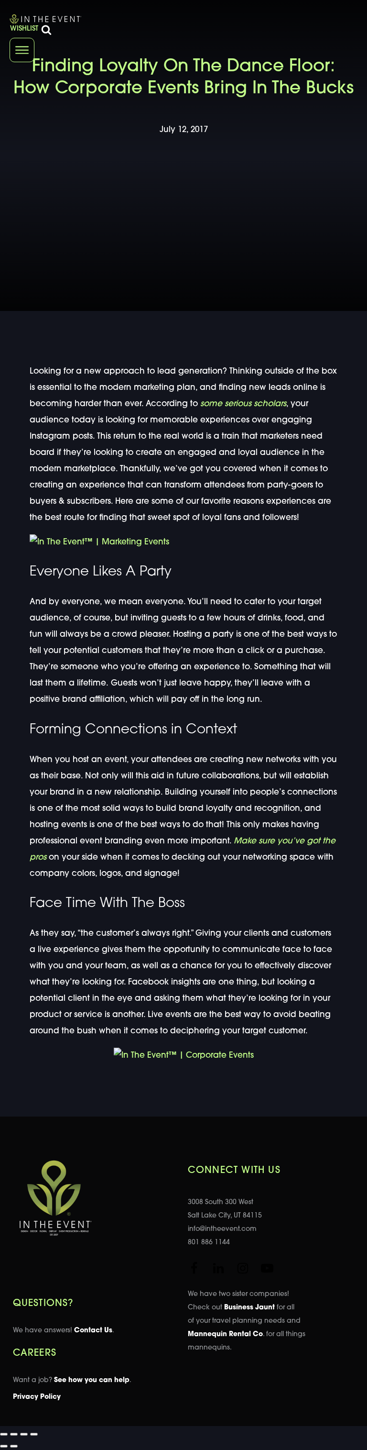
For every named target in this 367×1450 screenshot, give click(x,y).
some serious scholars (243, 404)
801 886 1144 (209, 1242)
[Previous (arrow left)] (4, 1446)
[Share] (24, 1434)
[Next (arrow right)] (14, 1446)
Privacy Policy (37, 1397)
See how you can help (92, 1380)
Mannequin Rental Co (225, 1334)
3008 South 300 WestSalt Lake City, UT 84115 (225, 1209)
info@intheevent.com (222, 1229)
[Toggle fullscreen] (14, 1434)
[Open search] (46, 29)
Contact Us (93, 1330)
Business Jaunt (249, 1307)
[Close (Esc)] (34, 1434)
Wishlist (24, 29)
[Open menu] (22, 50)
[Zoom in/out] (4, 1434)
